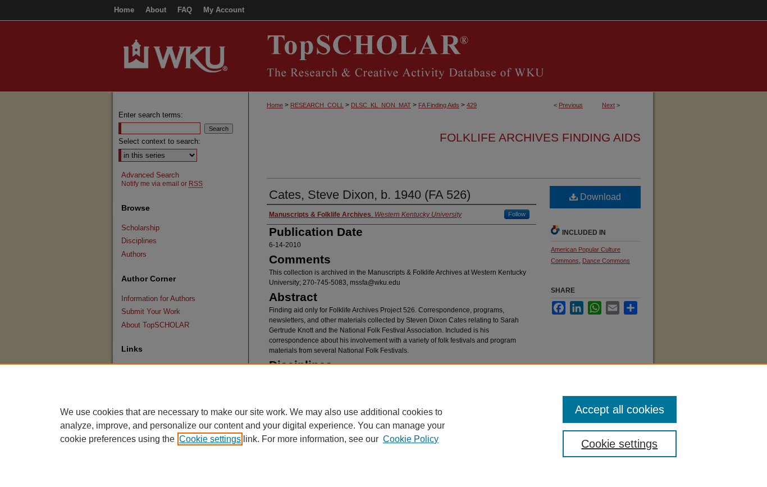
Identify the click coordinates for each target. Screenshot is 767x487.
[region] (383, 425)
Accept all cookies (619, 409)
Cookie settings (210, 439)
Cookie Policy (411, 439)
